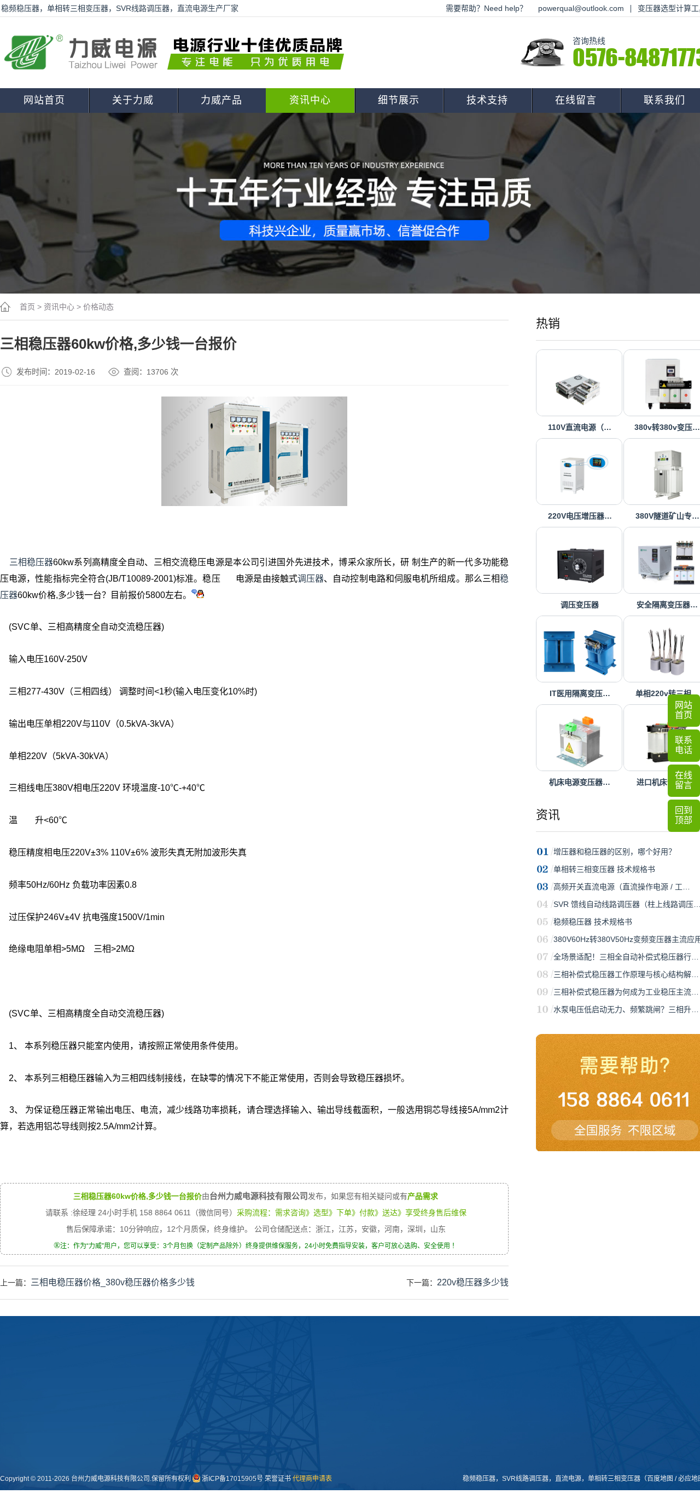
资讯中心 (310, 100)
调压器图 (344, 1449)
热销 (548, 323)
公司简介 (163, 1414)
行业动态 (284, 1432)
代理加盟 (404, 1432)
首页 (27, 306)
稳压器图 (344, 1432)
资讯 (548, 814)
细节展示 (398, 100)
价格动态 (98, 306)
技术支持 (487, 100)
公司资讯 (284, 1414)
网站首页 (44, 100)
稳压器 (220, 1432)
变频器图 (344, 1467)
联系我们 (526, 1390)
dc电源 (221, 1485)
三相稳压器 (31, 562)
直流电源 (344, 1485)
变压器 (220, 1414)
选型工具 (404, 1449)
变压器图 (344, 1414)
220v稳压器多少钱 (473, 1282)
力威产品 (221, 100)
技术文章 (284, 1449)
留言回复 (284, 1485)
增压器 (220, 1467)
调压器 (311, 578)
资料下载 (404, 1414)
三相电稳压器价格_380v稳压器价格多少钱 (113, 1282)
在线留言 (576, 100)
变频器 (220, 1502)
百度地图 (660, 1479)
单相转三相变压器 (614, 1479)
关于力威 (133, 100)
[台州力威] (177, 52)
